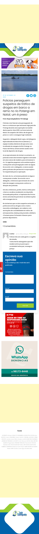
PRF (25, 445)
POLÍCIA (34, 443)
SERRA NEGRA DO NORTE (31, 446)
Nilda (32, 441)
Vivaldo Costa (17, 448)
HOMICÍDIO (29, 439)
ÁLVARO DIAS (28, 448)
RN (35, 445)
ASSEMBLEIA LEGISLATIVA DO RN (25, 435)
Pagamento (11, 443)
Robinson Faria (16, 446)
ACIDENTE (4, 435)
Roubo (22, 446)
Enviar (25, 306)
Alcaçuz (9, 435)
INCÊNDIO (34, 439)
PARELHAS (22, 443)
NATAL (28, 441)
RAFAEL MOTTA (30, 445)
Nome (7, 288)
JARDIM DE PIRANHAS (7, 441)
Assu (35, 435)
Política (22, 445)
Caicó (7, 437)
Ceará (17, 437)
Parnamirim (28, 443)
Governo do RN (22, 439)
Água (23, 448)
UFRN (12, 448)
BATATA (3, 437)
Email (7, 297)
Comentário (9, 272)
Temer (8, 448)
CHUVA (21, 437)
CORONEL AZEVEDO (29, 437)
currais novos (10, 439)
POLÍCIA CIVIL (6, 445)
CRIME (35, 437)
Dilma (16, 439)
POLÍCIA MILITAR (15, 445)
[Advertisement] (19, 24)
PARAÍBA (17, 443)
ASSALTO (14, 435)
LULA (20, 441)
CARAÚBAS (12, 437)
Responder (32, 234)
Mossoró (24, 441)
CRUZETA (4, 439)
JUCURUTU (16, 441)
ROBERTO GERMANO (7, 446)
